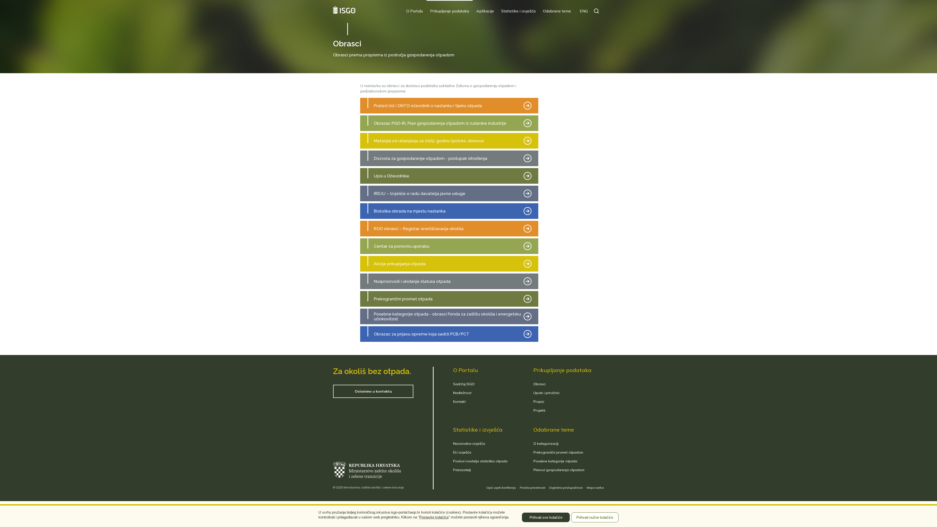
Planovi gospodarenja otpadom (558, 470)
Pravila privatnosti (532, 487)
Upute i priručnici (546, 393)
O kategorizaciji (546, 443)
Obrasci (539, 384)
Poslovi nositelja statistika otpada (480, 461)
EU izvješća (462, 452)
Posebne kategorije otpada (555, 461)
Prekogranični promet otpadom (558, 452)
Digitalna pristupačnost (566, 487)
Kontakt (459, 401)
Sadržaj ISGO (464, 384)
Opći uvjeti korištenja (501, 487)
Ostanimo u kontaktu (373, 391)
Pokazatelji (462, 470)
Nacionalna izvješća (469, 443)
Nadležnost (462, 393)
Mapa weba (595, 487)
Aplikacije (485, 11)
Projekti (539, 410)
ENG (584, 11)
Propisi (538, 401)
